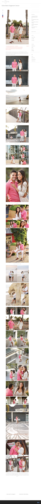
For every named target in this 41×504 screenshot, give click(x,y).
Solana (8, 49)
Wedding (10, 49)
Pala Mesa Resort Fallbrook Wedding (23, 494)
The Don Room (16, 474)
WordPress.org (33, 60)
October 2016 (33, 37)
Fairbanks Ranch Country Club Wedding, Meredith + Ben (35, 17)
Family (32, 47)
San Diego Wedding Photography (18, 48)
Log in (32, 56)
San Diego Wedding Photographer (12, 48)
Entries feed (33, 57)
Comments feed (33, 59)
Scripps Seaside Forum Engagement (11, 494)
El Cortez (13, 474)
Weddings (33, 50)
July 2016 (33, 38)
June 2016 (33, 40)
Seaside (6, 49)
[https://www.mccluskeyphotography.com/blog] (6, 1)
